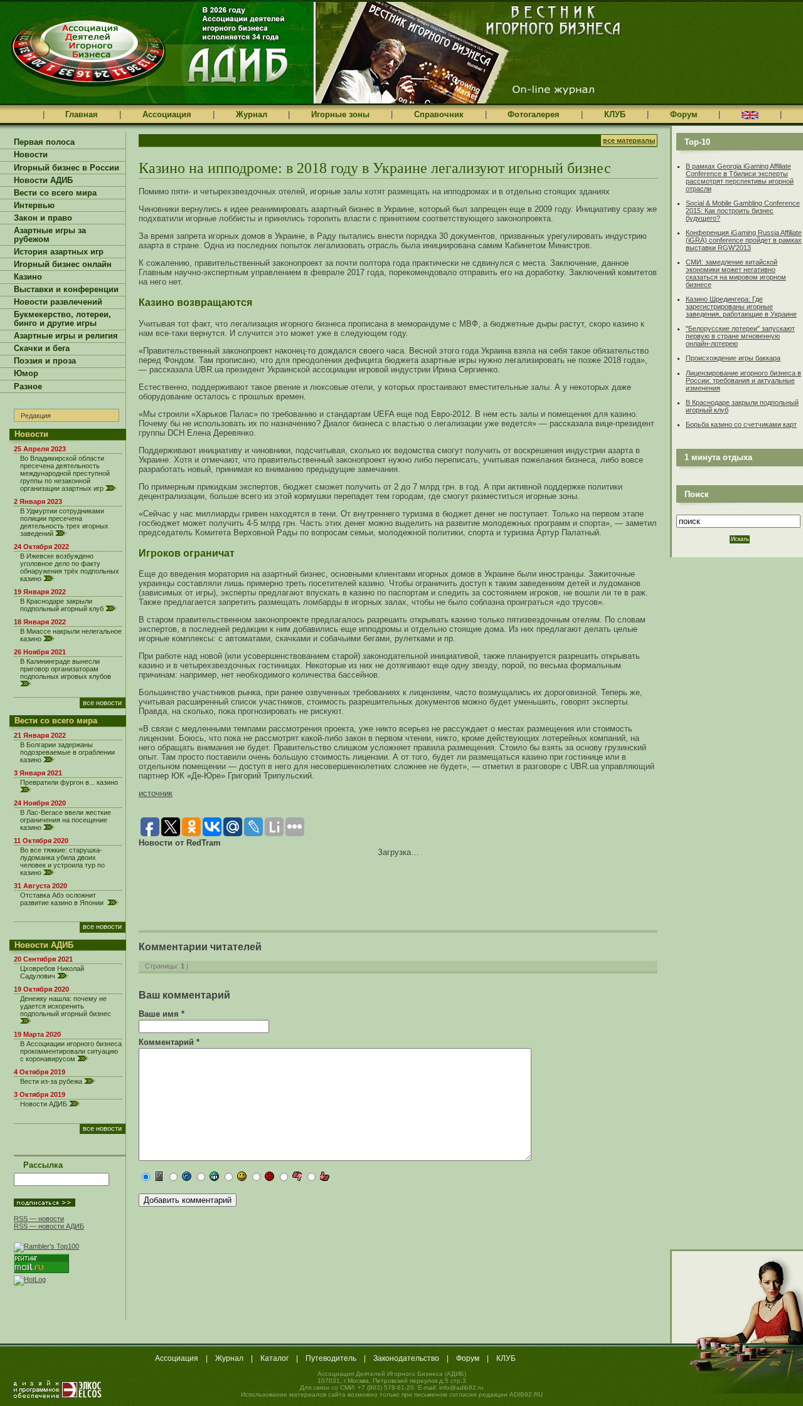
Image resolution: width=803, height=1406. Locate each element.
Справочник (439, 114)
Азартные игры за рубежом (50, 235)
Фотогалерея (534, 114)
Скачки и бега (42, 348)
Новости (31, 154)
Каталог (274, 1358)
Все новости (102, 702)
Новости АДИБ (43, 180)
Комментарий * (169, 1042)
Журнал (251, 114)
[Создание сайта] (58, 1389)
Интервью (34, 205)
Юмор (26, 373)
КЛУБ (614, 114)
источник (156, 793)
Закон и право (43, 218)
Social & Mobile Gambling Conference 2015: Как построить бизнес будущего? (743, 210)
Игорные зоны (340, 114)
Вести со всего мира (55, 193)
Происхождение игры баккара (733, 358)
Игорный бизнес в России (66, 168)
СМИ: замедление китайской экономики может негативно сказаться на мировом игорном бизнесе (736, 273)
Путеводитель (331, 1358)
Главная (81, 114)
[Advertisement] (285, 885)
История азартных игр (59, 252)
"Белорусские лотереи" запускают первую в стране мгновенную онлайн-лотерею (740, 336)
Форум (684, 114)
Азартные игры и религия (66, 336)
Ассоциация (166, 114)
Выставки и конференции (66, 289)
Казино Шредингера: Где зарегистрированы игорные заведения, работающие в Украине (741, 306)
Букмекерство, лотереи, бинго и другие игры (62, 319)
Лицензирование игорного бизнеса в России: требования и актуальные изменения (743, 380)
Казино (28, 277)
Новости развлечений (58, 302)
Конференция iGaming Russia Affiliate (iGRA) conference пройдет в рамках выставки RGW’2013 (744, 240)
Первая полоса (44, 142)
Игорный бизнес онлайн (63, 264)
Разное (28, 386)
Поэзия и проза (45, 361)
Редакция (36, 415)
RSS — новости (39, 1218)
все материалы (629, 140)
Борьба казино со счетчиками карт (741, 424)
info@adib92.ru (461, 1387)
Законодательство (406, 1358)
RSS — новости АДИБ (49, 1226)
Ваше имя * (161, 1014)
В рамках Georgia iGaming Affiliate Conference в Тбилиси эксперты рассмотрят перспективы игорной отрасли (740, 177)
